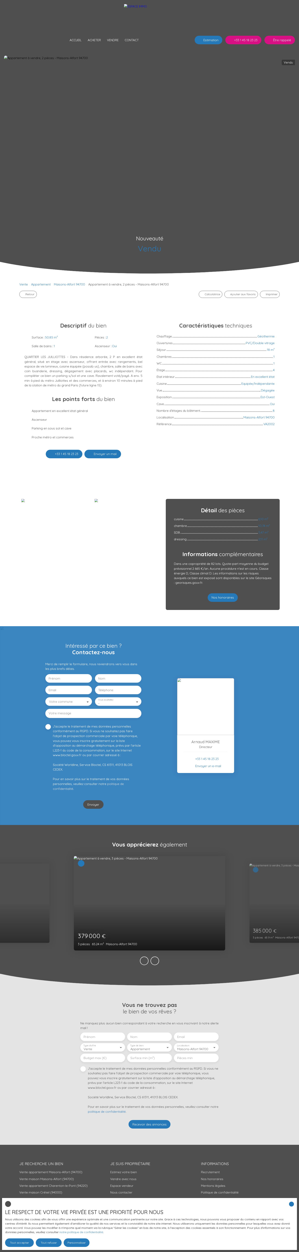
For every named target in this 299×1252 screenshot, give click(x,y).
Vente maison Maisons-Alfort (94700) (46, 1179)
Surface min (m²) (142, 1058)
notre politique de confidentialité (81, 1232)
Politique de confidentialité (220, 1192)
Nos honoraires (212, 1179)
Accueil (76, 40)
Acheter (94, 40)
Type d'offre (89, 1045)
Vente (23, 284)
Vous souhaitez (105, 699)
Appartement (41, 284)
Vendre (113, 40)
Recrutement (210, 1172)
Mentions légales (213, 1186)
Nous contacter (121, 1192)
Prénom (54, 678)
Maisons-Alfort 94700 (69, 284)
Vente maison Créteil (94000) (40, 1192)
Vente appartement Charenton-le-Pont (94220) (53, 1186)
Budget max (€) (95, 1058)
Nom (101, 678)
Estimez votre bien (123, 1172)
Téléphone (105, 690)
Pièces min (185, 1058)
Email (52, 690)
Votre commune (61, 702)
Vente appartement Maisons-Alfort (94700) (50, 1172)
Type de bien (136, 1045)
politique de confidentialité (107, 1111)
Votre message (60, 713)
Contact (132, 40)
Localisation (183, 1045)
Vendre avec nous (123, 1179)
